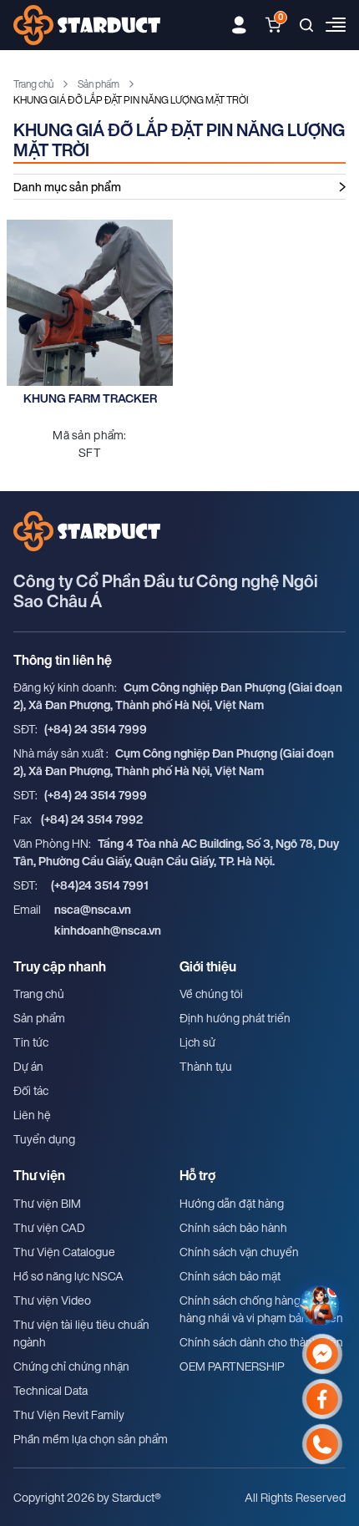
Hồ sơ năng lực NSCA (68, 1276)
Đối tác (30, 1090)
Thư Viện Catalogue (64, 1251)
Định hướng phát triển (235, 1018)
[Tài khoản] (239, 25)
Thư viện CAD (49, 1227)
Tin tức (30, 1042)
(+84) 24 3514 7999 (95, 729)
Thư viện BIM (47, 1203)
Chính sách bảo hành (233, 1227)
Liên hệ (32, 1114)
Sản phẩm (98, 84)
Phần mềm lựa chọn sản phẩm (90, 1438)
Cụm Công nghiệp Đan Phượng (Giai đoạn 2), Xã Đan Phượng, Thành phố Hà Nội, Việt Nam (177, 695)
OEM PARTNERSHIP (232, 1366)
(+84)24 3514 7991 (100, 885)
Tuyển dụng (44, 1139)
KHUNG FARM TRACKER (90, 398)
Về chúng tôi (211, 993)
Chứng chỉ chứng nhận (71, 1366)
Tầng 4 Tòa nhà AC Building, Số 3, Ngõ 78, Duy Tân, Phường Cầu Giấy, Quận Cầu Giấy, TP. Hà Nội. (176, 851)
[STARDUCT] (86, 25)
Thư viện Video (52, 1300)
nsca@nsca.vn (92, 909)
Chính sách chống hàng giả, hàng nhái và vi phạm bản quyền (261, 1308)
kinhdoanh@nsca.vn (107, 930)
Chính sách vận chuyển (239, 1251)
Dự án (28, 1066)
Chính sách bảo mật (230, 1276)
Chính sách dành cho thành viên (261, 1342)
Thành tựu (206, 1066)
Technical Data (50, 1390)
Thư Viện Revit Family (68, 1414)
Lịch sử (197, 1042)
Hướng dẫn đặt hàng (232, 1203)
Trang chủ (33, 84)
